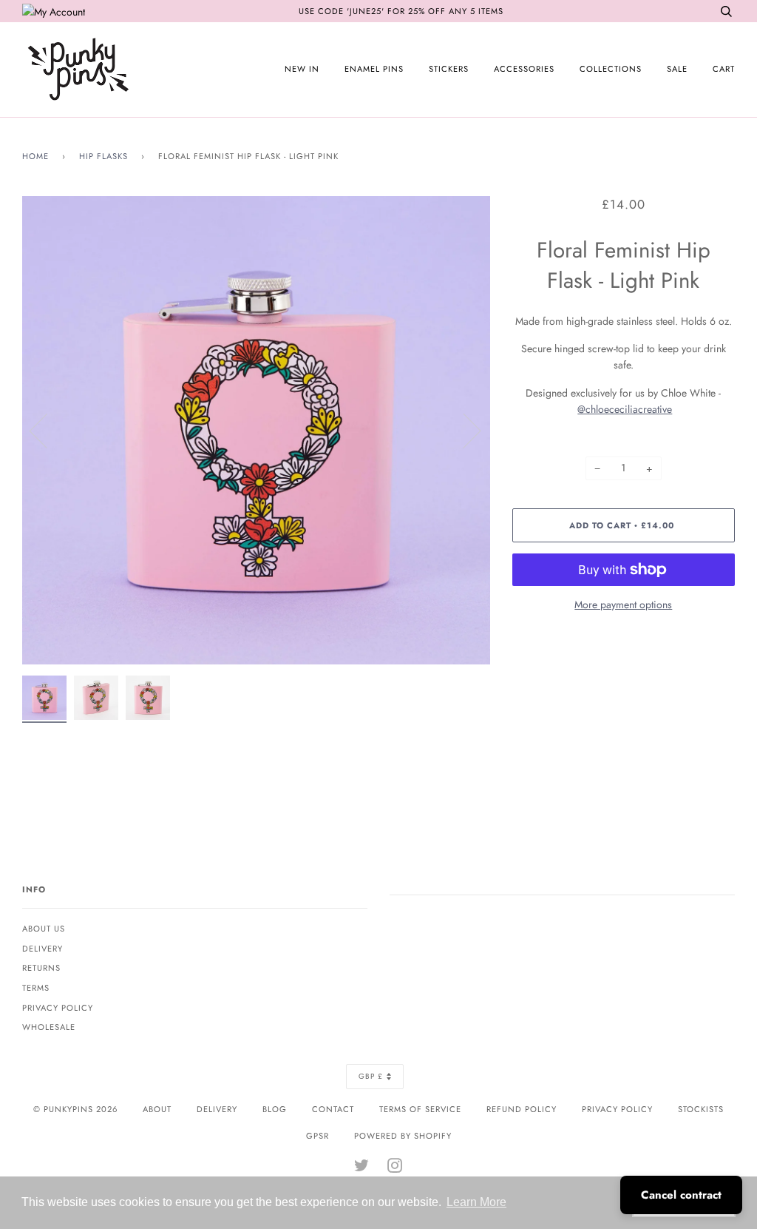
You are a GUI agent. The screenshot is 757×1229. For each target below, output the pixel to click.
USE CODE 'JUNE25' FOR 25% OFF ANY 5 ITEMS (401, 11)
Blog (274, 1109)
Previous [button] (47, 430)
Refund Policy (521, 1109)
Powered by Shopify (403, 1136)
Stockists (701, 1109)
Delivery (42, 948)
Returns (41, 968)
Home (35, 156)
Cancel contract (681, 1195)
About (157, 1109)
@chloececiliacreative (624, 409)
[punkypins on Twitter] (362, 1168)
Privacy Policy (57, 1008)
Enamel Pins (374, 69)
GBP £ (371, 1076)
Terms (36, 988)
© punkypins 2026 (75, 1109)
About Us (43, 929)
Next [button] (463, 430)
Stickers (449, 69)
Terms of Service (420, 1109)
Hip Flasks (103, 156)
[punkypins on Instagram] (395, 1168)
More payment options (623, 604)
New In (302, 69)
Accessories (524, 69)
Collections (611, 69)
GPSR (317, 1136)
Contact (333, 1109)
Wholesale (48, 1027)
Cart (724, 69)
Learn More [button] (476, 1202)
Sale (677, 69)
